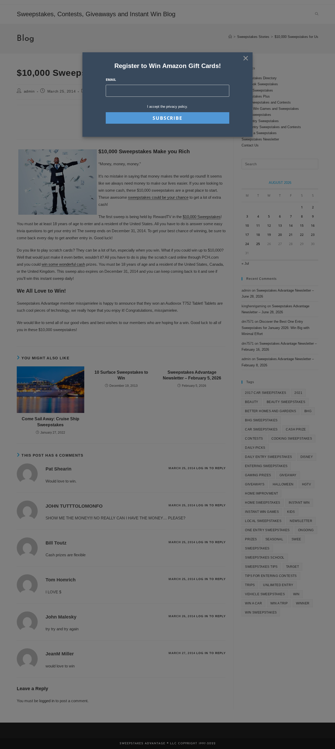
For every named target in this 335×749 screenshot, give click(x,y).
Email (111, 79)
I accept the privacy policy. (167, 107)
